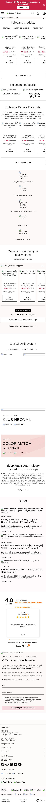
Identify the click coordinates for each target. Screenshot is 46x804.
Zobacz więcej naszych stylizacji (21, 326)
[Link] (23, 18)
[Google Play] (18, 774)
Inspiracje (5, 566)
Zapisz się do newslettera (23, 708)
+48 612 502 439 (7, 738)
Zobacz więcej (21, 76)
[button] (43, 13)
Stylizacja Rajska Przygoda (23, 259)
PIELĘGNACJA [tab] (38, 28)
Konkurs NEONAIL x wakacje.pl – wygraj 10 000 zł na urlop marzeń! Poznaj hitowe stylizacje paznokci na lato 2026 (22, 546)
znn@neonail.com (7, 744)
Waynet (23, 801)
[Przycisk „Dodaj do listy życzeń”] (16, 36)
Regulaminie (9, 702)
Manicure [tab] (34, 349)
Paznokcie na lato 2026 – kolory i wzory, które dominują (22, 570)
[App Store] (6, 774)
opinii (28, 602)
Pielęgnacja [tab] (13, 349)
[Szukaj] (32, 13)
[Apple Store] (6, 782)
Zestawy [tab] (6, 28)
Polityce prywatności (21, 702)
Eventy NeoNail (7, 516)
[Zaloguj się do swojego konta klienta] (38, 13)
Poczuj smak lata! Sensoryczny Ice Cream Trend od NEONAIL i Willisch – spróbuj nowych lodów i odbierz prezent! (21, 520)
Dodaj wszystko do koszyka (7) (23, 320)
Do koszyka (9, 62)
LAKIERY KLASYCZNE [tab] (21, 28)
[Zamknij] (44, 5)
